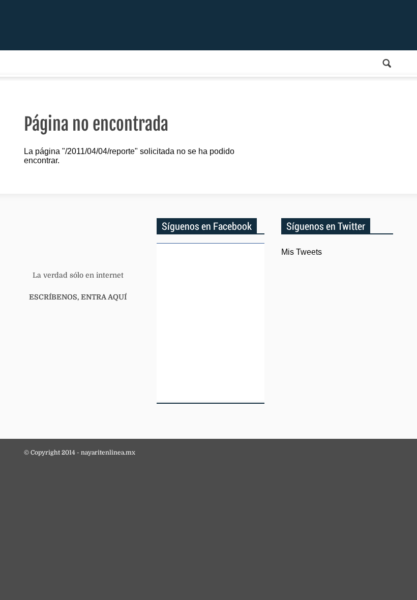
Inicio (87, 24)
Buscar (386, 63)
